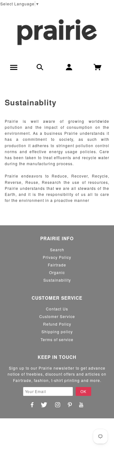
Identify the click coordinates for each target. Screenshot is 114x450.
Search (57, 249)
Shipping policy (57, 331)
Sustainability (57, 280)
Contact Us (57, 308)
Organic (57, 272)
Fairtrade (57, 264)
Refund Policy (57, 324)
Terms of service (57, 339)
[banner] (57, 32)
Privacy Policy (57, 257)
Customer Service (57, 316)
